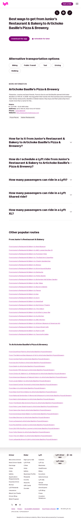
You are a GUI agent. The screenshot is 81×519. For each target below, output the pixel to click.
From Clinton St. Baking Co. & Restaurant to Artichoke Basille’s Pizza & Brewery (37, 373)
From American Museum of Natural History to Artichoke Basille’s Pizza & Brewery (38, 377)
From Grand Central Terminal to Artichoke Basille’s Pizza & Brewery (33, 384)
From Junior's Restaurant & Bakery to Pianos (25, 290)
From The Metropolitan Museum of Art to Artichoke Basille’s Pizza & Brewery (36, 355)
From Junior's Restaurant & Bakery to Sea (23, 294)
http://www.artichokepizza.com (27, 113)
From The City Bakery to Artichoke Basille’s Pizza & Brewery (30, 436)
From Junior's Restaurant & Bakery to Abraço (25, 265)
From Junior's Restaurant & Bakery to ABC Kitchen (27, 320)
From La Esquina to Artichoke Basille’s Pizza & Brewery (28, 421)
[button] (77, 3)
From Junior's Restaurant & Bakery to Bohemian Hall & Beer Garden (33, 279)
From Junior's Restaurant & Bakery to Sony (24, 298)
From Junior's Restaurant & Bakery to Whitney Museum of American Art (34, 323)
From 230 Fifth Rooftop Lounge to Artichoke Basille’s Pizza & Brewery (34, 428)
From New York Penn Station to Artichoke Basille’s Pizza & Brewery (33, 392)
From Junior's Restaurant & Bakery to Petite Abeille (27, 276)
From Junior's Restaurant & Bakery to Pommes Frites (28, 254)
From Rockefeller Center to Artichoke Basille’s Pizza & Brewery (32, 425)
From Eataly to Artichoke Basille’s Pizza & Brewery (27, 366)
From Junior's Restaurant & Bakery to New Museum (27, 246)
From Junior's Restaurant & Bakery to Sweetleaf (26, 301)
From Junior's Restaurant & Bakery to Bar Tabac (26, 283)
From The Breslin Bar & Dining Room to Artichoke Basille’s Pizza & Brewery (36, 403)
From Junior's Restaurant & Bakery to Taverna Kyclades (29, 334)
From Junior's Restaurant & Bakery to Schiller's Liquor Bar (29, 312)
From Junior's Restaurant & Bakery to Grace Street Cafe (29, 327)
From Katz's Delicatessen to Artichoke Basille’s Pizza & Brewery (32, 399)
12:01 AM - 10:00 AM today (19, 106)
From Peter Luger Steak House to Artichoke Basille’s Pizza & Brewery (33, 406)
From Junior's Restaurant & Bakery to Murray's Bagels (28, 287)
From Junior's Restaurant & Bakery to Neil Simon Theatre (29, 305)
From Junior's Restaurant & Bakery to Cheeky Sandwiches (29, 261)
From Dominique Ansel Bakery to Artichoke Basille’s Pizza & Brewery (33, 414)
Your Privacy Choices (49, 509)
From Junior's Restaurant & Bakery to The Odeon (26, 309)
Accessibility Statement (32, 509)
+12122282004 (20, 111)
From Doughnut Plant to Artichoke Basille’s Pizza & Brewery (30, 352)
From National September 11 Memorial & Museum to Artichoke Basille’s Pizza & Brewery (40, 395)
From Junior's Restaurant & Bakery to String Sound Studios (30, 268)
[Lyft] (5, 4)
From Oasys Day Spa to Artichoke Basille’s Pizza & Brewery (30, 410)
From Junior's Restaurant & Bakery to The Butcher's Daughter (31, 257)
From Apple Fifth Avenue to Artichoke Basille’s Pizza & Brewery (32, 370)
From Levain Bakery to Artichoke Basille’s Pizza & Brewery (30, 381)
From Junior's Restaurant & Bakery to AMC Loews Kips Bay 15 (31, 250)
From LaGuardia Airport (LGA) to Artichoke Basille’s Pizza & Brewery (33, 439)
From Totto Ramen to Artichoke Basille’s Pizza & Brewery (29, 432)
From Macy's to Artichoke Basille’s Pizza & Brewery (27, 388)
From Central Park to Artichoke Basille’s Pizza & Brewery (29, 359)
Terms (13, 509)
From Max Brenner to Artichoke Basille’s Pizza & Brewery (29, 417)
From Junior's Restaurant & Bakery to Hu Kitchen (26, 316)
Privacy (19, 509)
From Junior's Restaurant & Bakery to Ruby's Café (26, 331)
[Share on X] (57, 12)
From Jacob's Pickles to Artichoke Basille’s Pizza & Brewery (30, 363)
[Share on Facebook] (63, 12)
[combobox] (69, 455)
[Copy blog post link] (69, 12)
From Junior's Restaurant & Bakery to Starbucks (26, 272)
